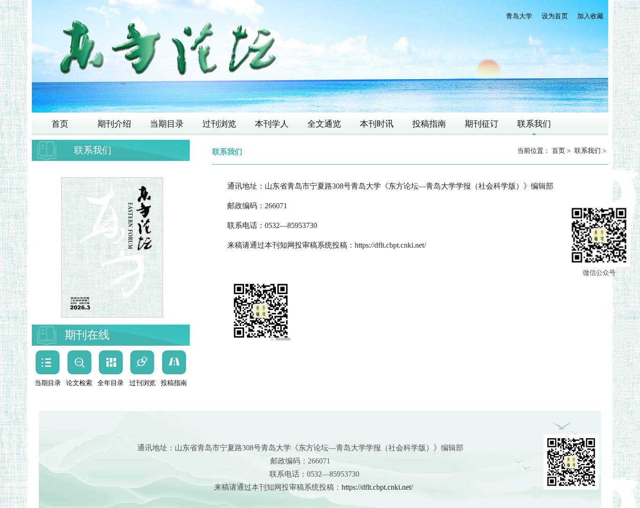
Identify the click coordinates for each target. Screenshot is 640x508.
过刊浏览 (219, 124)
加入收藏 (590, 16)
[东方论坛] (168, 48)
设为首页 (555, 16)
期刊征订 (482, 124)
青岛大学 (519, 16)
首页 (60, 124)
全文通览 (324, 124)
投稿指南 (429, 124)
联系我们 (534, 124)
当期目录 (167, 124)
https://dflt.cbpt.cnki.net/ (390, 245)
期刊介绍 (114, 124)
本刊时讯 (377, 124)
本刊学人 (272, 124)
